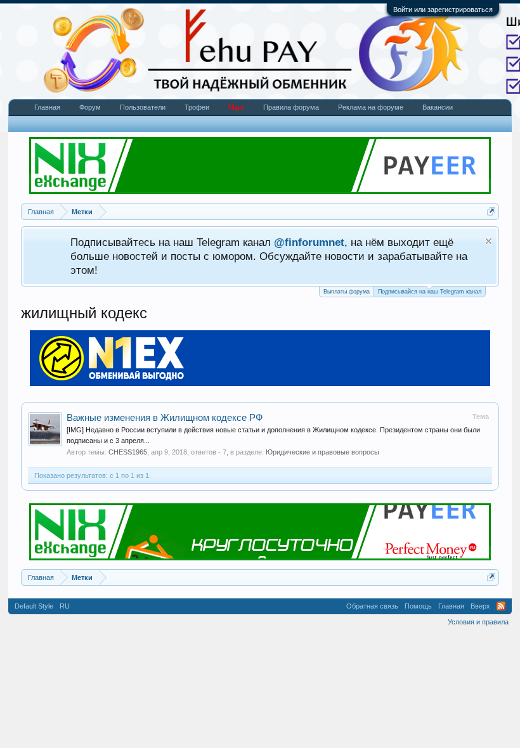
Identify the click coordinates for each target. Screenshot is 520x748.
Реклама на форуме (370, 107)
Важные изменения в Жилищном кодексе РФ (165, 418)
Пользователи (143, 107)
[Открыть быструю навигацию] (491, 211)
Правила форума (291, 107)
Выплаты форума (346, 291)
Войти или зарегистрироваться (443, 9)
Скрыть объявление (488, 241)
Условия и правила (478, 622)
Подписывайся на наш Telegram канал (429, 291)
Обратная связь (372, 606)
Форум (90, 107)
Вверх (480, 606)
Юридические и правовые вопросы (322, 452)
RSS (501, 606)
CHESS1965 (127, 452)
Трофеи (197, 107)
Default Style (34, 606)
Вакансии (437, 107)
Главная (47, 107)
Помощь (418, 606)
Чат (236, 107)
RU (65, 606)
